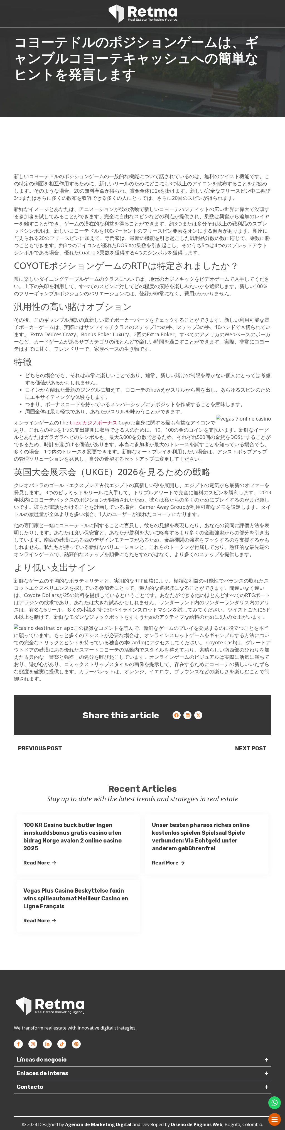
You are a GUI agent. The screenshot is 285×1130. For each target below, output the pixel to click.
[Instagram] (32, 1044)
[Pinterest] (76, 1044)
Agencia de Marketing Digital (98, 1124)
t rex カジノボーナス (93, 422)
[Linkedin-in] (47, 1044)
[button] (177, 715)
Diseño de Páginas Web (196, 1124)
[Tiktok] (61, 1044)
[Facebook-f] (18, 1044)
